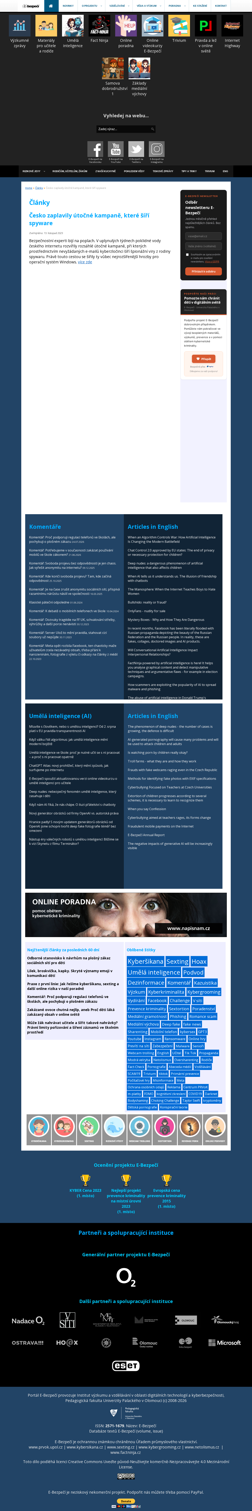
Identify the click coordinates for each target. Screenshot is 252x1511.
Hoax (199, 961)
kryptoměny (212, 1100)
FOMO (148, 1094)
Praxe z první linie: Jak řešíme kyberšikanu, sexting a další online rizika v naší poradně (73, 986)
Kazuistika (205, 982)
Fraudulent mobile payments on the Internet (161, 826)
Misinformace (163, 1080)
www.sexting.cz (120, 1447)
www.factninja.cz (125, 1452)
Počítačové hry (139, 1080)
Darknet (211, 1094)
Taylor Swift (191, 1100)
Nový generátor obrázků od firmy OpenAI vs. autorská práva (74, 813)
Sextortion (179, 1008)
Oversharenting (186, 1060)
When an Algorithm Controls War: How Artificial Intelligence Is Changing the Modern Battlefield (172, 539)
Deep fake (171, 1024)
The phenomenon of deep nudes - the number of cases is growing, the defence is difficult (170, 728)
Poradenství (203, 1008)
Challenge (180, 1000)
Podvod (193, 972)
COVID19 (195, 1094)
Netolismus (162, 1060)
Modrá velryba (139, 1060)
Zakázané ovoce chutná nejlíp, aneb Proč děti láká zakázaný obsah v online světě (71, 1012)
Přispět (206, 359)
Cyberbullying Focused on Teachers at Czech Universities (170, 787)
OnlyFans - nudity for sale (146, 611)
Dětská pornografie (142, 1107)
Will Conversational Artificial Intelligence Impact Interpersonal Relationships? (163, 652)
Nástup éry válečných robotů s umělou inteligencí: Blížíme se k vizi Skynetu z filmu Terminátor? (74, 841)
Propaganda (208, 1053)
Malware (183, 1046)
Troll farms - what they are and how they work (162, 761)
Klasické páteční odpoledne (49, 602)
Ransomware (175, 1038)
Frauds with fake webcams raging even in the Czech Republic (172, 770)
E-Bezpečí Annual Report (146, 835)
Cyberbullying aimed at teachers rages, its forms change (169, 817)
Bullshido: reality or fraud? (147, 602)
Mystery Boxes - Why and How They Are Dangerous (166, 619)
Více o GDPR (212, 261)
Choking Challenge (165, 1100)
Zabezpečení (163, 1046)
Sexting (177, 961)
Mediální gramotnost (147, 1016)
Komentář (179, 982)
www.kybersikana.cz (85, 1447)
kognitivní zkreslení (171, 1094)
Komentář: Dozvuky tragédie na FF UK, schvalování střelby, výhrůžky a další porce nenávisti (72, 621)
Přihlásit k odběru (204, 271)
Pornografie (156, 1066)
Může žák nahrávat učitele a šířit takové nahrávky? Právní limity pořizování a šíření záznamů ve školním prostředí (73, 1027)
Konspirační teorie (173, 1107)
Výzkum (136, 992)
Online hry (197, 1038)
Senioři (198, 1046)
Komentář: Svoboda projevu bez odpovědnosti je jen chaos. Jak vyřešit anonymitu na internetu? (72, 565)
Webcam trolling (141, 1053)
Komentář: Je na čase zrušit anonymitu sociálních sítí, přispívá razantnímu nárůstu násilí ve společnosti (74, 591)
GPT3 (202, 1031)
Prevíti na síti (138, 1046)
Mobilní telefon (164, 1031)
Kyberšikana (145, 961)
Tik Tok (190, 1053)
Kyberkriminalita (166, 992)
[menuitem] (31, 6)
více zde (85, 262)
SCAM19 (134, 1073)
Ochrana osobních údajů (146, 1087)
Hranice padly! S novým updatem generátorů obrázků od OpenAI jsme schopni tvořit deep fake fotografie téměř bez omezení (72, 826)
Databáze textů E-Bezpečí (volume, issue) (126, 1431)
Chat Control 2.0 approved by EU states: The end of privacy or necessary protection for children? (171, 552)
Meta (180, 1080)
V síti (197, 1000)
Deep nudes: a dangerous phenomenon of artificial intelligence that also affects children (165, 565)
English (163, 1053)
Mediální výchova (143, 1024)
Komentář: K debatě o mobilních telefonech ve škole (67, 611)
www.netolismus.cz (202, 1447)
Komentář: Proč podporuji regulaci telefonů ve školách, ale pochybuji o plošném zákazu (67, 999)
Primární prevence (185, 1073)
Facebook (157, 1000)
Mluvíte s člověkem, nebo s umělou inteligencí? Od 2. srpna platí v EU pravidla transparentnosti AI (72, 728)
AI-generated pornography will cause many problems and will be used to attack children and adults (173, 741)
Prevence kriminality (147, 1008)
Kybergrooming (203, 992)
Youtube (134, 1038)
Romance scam (202, 1016)
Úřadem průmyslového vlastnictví (166, 1441)
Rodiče (206, 1060)
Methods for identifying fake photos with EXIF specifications (172, 778)
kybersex (187, 1031)
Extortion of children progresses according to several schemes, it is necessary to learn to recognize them (167, 798)
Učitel (176, 1053)
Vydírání (136, 1000)
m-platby (134, 1094)
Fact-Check (136, 1066)
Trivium (149, 1073)
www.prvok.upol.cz (46, 1447)
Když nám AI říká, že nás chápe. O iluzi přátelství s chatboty (72, 804)
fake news (192, 1024)
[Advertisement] (203, 443)
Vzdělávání (203, 1066)
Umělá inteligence (154, 972)
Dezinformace (146, 982)
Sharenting (137, 1031)
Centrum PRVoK (195, 1087)
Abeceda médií (180, 1066)
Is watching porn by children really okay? (158, 752)
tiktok (163, 1073)
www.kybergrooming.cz (160, 1447)
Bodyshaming (138, 1100)
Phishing (178, 1016)
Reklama (173, 1087)
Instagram (153, 1038)
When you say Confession (147, 809)
